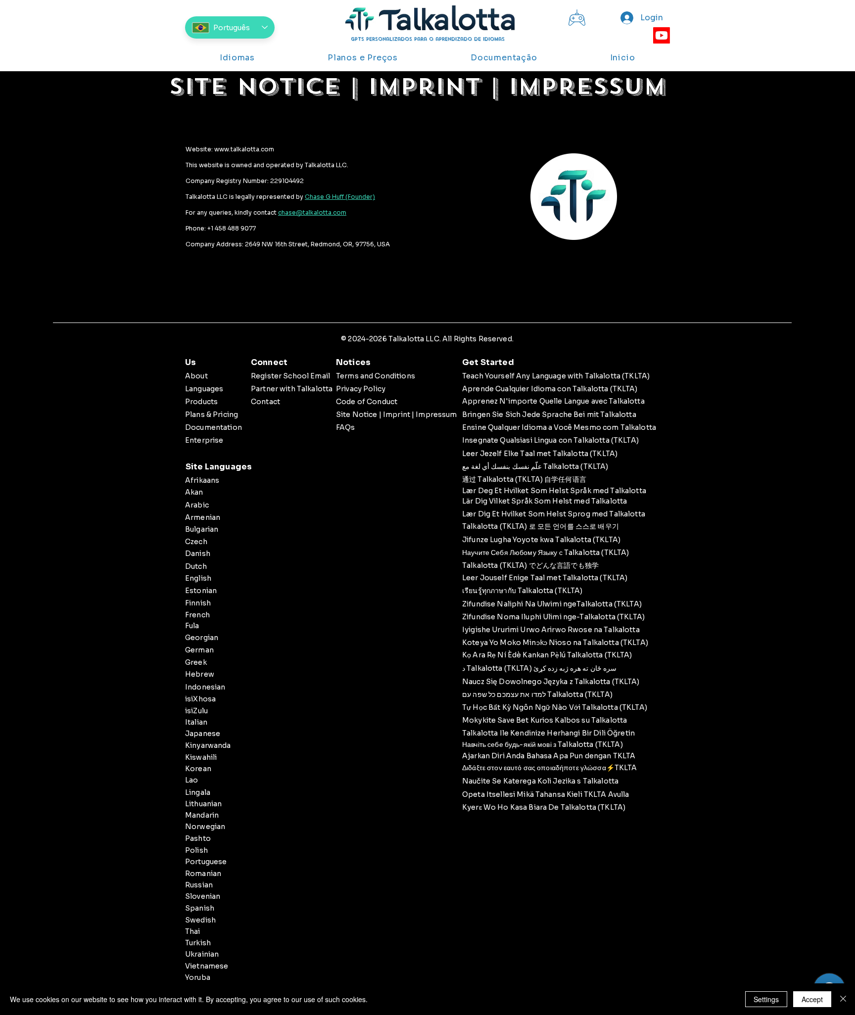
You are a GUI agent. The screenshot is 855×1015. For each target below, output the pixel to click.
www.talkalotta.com (244, 149)
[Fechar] (843, 999)
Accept (812, 999)
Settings (766, 999)
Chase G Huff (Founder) (340, 196)
